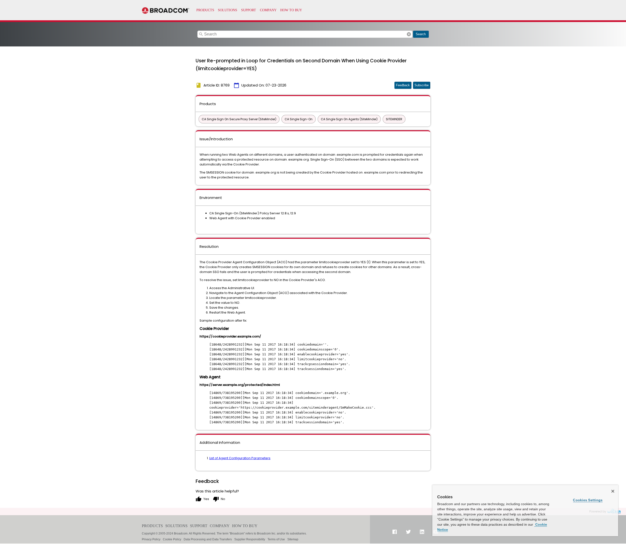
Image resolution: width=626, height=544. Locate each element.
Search (421, 34)
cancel (408, 34)
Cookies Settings (588, 500)
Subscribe (421, 85)
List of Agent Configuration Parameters (239, 458)
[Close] (612, 491)
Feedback (403, 85)
